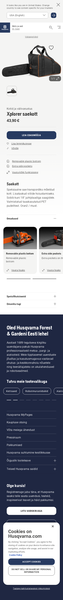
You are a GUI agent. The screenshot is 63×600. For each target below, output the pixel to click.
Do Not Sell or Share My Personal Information (31, 570)
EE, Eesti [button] (16, 29)
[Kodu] (5, 28)
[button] (51, 48)
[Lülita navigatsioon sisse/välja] (59, 28)
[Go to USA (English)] (53, 15)
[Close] (52, 526)
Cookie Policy (15, 555)
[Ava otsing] (51, 28)
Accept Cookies (31, 561)
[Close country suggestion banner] (58, 4)
